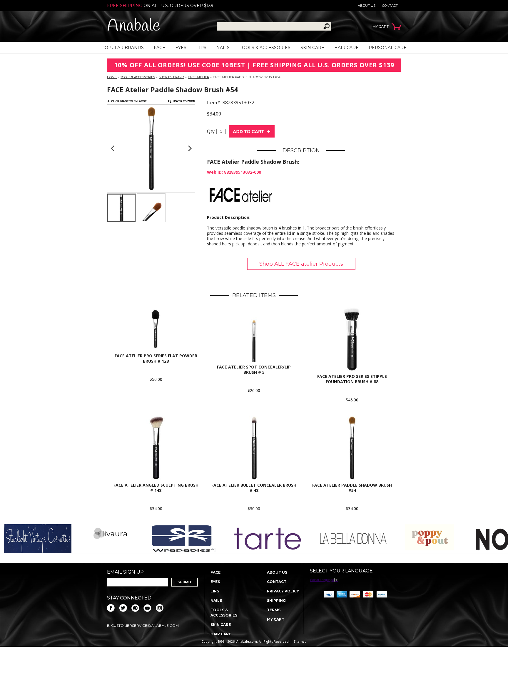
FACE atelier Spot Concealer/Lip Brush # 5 (254, 369)
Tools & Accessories (265, 47)
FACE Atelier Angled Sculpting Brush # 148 (155, 487)
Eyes (180, 47)
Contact (390, 6)
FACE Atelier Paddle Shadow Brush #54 (352, 487)
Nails (223, 47)
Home (112, 77)
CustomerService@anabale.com (145, 625)
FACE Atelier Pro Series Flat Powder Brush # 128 (156, 358)
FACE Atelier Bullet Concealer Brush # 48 (253, 487)
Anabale (133, 26)
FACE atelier (198, 77)
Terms (273, 610)
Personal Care (388, 47)
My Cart (275, 619)
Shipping (276, 600)
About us (366, 6)
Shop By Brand (171, 77)
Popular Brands (122, 47)
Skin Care (312, 47)
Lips (201, 47)
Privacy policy (283, 591)
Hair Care (346, 47)
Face (159, 47)
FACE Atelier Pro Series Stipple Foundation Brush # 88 (352, 378)
